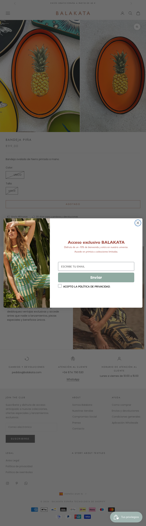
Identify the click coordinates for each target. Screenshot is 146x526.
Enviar (96, 277)
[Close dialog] (138, 223)
